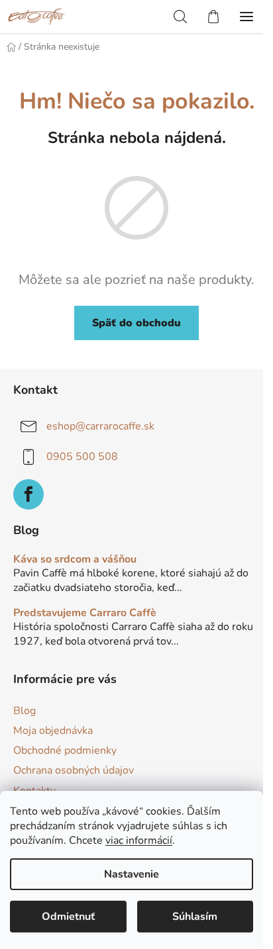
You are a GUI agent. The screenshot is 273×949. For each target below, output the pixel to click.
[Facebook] (28, 494)
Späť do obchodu (136, 323)
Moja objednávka (53, 730)
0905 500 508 (82, 456)
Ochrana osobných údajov (73, 770)
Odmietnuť (68, 916)
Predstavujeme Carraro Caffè (84, 613)
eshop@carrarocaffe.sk (100, 426)
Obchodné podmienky (65, 750)
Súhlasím (194, 916)
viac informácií (138, 840)
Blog (24, 710)
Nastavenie (131, 874)
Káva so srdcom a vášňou (74, 560)
